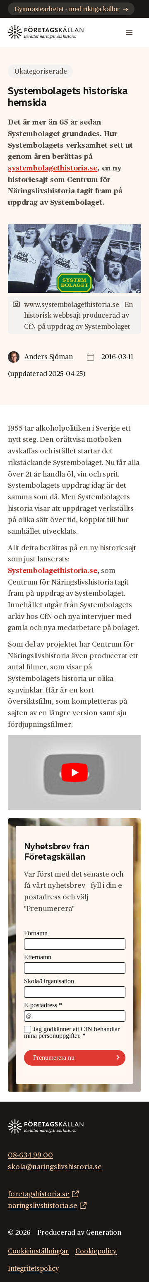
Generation (103, 1232)
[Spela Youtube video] (74, 772)
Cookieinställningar (38, 1251)
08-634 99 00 (30, 1155)
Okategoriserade (40, 71)
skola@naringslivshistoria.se (55, 1166)
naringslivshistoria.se (42, 1205)
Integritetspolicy (33, 1268)
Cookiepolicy (96, 1251)
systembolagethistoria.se (52, 168)
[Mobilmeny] (129, 32)
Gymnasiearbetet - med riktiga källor (67, 9)
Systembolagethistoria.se (52, 570)
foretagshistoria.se (39, 1194)
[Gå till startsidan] (46, 32)
